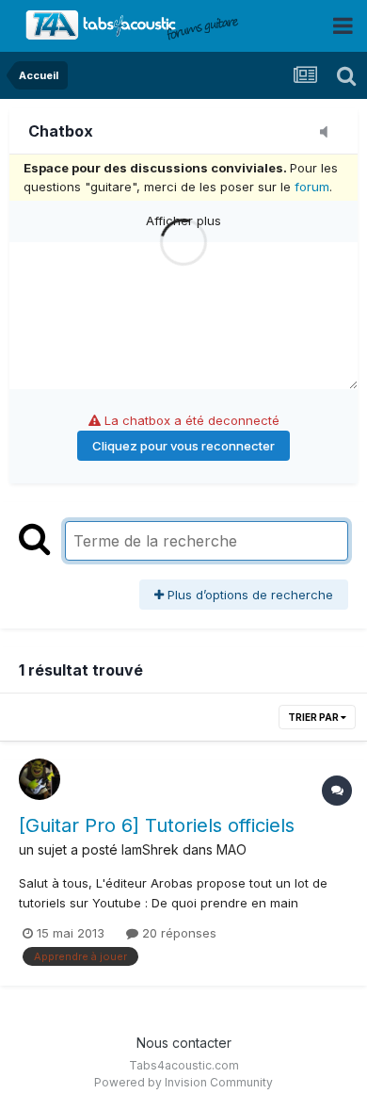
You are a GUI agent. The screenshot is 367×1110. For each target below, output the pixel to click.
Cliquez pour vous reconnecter (183, 445)
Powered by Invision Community (183, 1082)
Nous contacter (183, 1043)
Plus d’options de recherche (248, 594)
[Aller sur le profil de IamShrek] (39, 779)
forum (312, 186)
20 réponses (177, 932)
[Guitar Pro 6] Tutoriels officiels (157, 825)
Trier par (314, 717)
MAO (231, 849)
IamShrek (150, 849)
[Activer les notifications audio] (329, 132)
